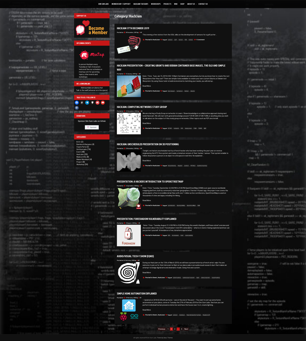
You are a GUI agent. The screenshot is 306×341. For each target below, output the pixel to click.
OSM (199, 205)
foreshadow (175, 235)
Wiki (175, 4)
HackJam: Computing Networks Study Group (142, 107)
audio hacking (177, 277)
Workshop (80, 164)
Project (79, 162)
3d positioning (172, 165)
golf (175, 40)
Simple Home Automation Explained (137, 293)
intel (182, 235)
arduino (170, 40)
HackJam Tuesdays (140, 4)
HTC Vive (193, 165)
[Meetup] (97, 102)
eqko (197, 277)
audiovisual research (188, 277)
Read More (147, 86)
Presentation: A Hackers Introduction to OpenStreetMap (150, 181)
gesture (186, 165)
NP (141, 32)
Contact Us (203, 4)
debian (187, 91)
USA (186, 40)
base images (171, 91)
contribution (171, 205)
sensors (181, 40)
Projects (167, 4)
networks (176, 128)
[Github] (92, 102)
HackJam (156, 40)
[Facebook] (76, 102)
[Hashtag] (82, 102)
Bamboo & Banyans (83, 144)
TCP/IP (200, 128)
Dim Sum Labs (103, 4)
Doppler (180, 165)
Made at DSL (81, 157)
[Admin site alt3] (76, 108)
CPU (169, 235)
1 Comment (200, 40)
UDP (205, 128)
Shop (182, 4)
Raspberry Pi (206, 315)
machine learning (202, 165)
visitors (191, 40)
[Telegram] (87, 102)
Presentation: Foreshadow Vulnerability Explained (146, 219)
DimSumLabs (81, 149)
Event (155, 277)
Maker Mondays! (82, 159)
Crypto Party (81, 147)
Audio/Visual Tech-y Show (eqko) (135, 256)
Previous (161, 329)
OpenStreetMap (191, 205)
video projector (205, 277)
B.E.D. (78, 142)
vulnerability (189, 235)
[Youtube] (102, 102)
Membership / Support (121, 4)
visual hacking (216, 277)
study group (188, 128)
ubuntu (193, 91)
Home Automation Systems (194, 315)
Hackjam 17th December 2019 (133, 28)
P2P (182, 128)
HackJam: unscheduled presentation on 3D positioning (148, 144)
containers (180, 91)
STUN (195, 128)
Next (186, 329)
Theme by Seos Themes (165, 338)
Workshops (156, 4)
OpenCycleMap (181, 205)
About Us (191, 4)
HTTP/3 (170, 128)
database (182, 315)
